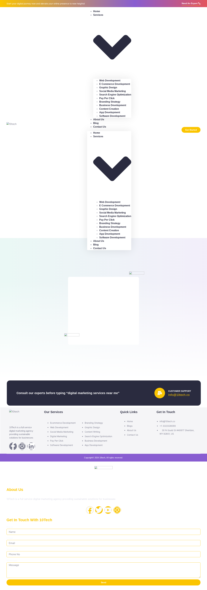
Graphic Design (108, 87)
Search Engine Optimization (115, 94)
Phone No (12, 549)
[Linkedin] (31, 446)
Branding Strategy (109, 101)
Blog (96, 244)
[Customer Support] (159, 393)
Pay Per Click (107, 98)
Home (96, 133)
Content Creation (109, 109)
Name (10, 527)
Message (12, 560)
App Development (109, 112)
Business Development (112, 105)
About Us (98, 119)
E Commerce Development (114, 84)
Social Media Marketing (112, 91)
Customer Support (179, 391)
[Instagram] (22, 446)
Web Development (109, 80)
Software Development (112, 116)
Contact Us (99, 126)
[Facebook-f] (13, 446)
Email (10, 538)
